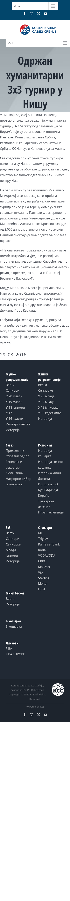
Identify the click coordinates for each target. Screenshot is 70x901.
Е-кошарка (14, 626)
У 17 (9, 413)
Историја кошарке (45, 453)
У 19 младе (46, 402)
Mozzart (44, 567)
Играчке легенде (51, 512)
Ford (41, 589)
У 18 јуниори (15, 407)
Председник (15, 450)
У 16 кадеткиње (49, 413)
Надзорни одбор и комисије (18, 482)
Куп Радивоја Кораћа (48, 493)
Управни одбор (17, 456)
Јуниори (12, 555)
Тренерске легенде (46, 504)
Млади (11, 550)
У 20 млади (14, 396)
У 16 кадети (14, 418)
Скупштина (14, 473)
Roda (42, 550)
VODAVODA (46, 555)
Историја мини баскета (49, 476)
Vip (40, 572)
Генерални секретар (14, 465)
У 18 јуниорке (48, 407)
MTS (41, 533)
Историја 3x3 (48, 484)
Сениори (12, 390)
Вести (10, 385)
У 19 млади (14, 402)
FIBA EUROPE (15, 654)
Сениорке (45, 390)
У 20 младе (46, 396)
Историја (13, 430)
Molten (43, 583)
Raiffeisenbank (49, 544)
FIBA (9, 648)
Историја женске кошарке (51, 465)
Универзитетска (18, 424)
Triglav (43, 539)
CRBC (42, 561)
